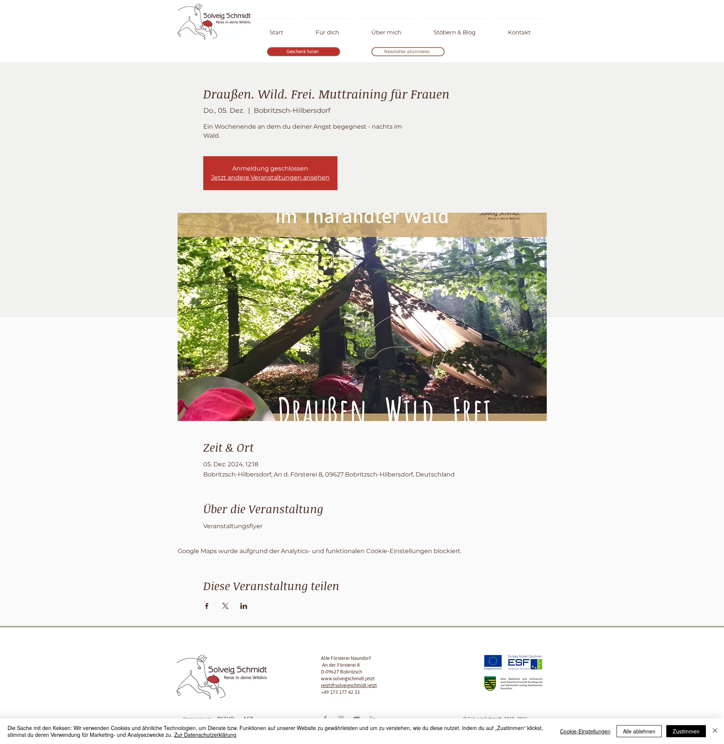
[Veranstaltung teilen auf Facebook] (206, 606)
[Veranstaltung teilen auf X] (225, 606)
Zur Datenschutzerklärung (205, 734)
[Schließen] (714, 731)
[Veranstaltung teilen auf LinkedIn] (243, 606)
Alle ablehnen (639, 731)
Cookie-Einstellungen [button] (585, 731)
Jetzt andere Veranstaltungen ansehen (270, 177)
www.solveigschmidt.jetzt (347, 678)
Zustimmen (686, 731)
